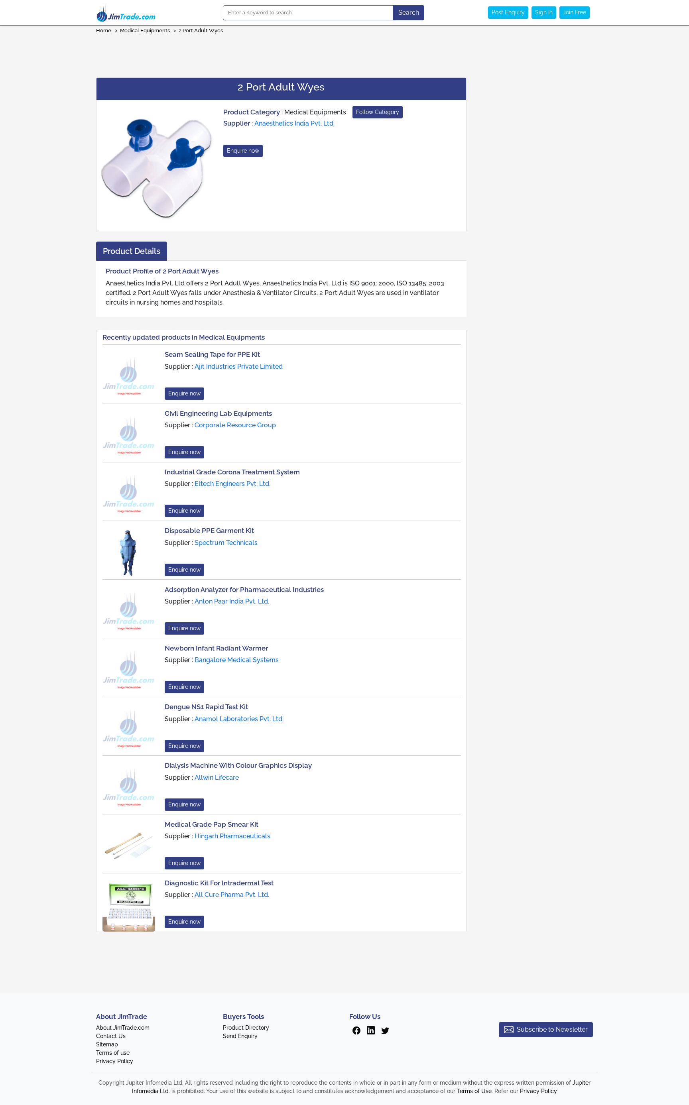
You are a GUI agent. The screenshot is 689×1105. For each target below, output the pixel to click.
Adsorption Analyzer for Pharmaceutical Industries (244, 590)
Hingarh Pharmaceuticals (232, 836)
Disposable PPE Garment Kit (209, 531)
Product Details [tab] (131, 251)
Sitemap (107, 1044)
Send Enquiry (240, 1036)
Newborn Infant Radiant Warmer (216, 648)
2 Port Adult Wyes (201, 30)
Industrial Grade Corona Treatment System (232, 472)
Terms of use (113, 1053)
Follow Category (377, 112)
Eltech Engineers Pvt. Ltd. (232, 484)
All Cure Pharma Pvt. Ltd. (232, 895)
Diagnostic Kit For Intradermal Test (219, 883)
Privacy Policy (114, 1061)
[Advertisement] (344, 53)
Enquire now (243, 150)
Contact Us (111, 1036)
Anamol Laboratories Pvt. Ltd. (239, 719)
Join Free (574, 12)
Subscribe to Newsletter (552, 1029)
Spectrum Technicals (226, 543)
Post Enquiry (508, 12)
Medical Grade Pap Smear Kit (211, 824)
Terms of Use (474, 1091)
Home (103, 30)
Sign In (544, 12)
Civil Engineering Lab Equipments (218, 413)
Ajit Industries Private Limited (239, 366)
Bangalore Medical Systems (237, 660)
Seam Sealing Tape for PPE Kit (212, 354)
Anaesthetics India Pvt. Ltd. (294, 123)
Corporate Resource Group (235, 425)
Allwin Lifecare (217, 777)
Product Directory (246, 1027)
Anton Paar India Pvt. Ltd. (232, 601)
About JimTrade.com (123, 1027)
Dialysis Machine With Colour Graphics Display (238, 765)
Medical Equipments (145, 30)
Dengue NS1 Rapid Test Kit (206, 707)
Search (408, 12)
